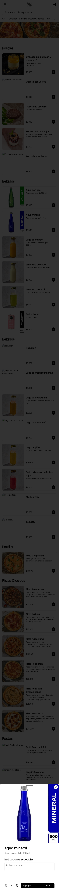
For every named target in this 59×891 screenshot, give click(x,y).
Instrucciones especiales (19, 859)
